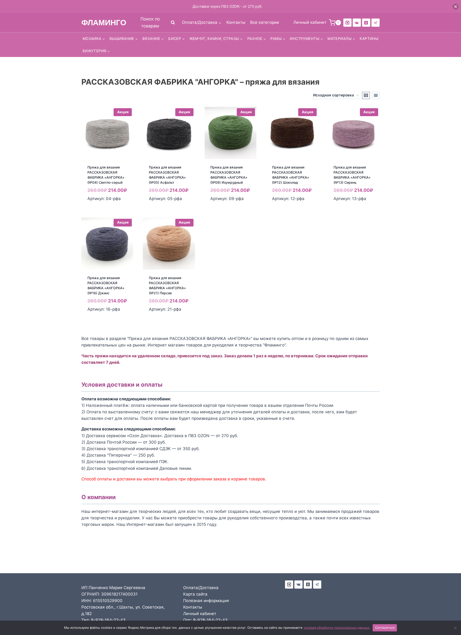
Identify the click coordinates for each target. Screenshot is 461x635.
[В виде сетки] (366, 95)
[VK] (357, 23)
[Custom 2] (347, 23)
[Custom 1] (366, 23)
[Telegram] (375, 23)
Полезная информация (206, 600)
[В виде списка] (376, 95)
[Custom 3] (289, 584)
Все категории (264, 22)
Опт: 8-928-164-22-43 (205, 620)
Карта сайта (195, 594)
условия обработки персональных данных (336, 627)
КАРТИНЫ (369, 38)
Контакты (235, 22)
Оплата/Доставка (200, 587)
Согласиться (385, 627)
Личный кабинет (199, 613)
